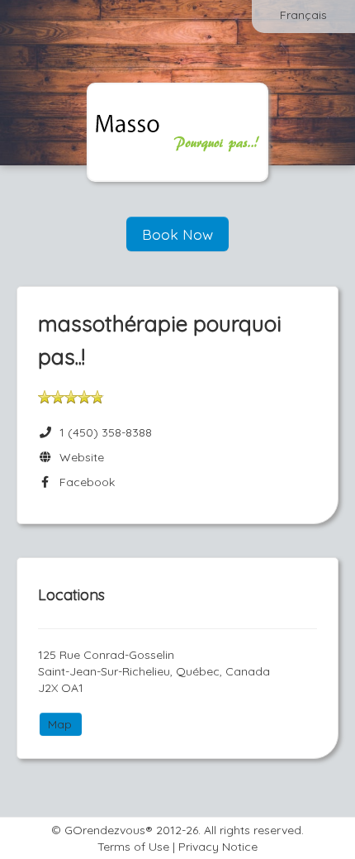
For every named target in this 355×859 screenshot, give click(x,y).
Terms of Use (133, 846)
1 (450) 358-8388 (105, 432)
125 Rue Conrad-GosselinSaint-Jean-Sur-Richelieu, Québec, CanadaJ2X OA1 (154, 671)
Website (78, 457)
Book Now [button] (177, 234)
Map (60, 724)
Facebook (84, 482)
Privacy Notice (218, 846)
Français (303, 14)
